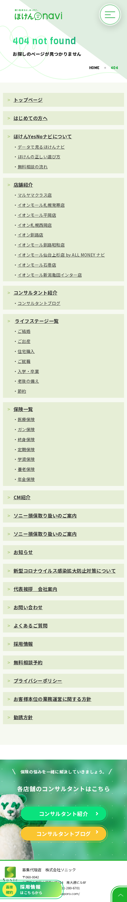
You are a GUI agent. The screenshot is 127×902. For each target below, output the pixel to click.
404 (114, 67)
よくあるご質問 (31, 625)
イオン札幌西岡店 (35, 225)
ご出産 (24, 341)
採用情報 (23, 643)
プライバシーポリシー (38, 680)
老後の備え (28, 381)
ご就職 (24, 361)
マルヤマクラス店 (35, 195)
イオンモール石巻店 (37, 265)
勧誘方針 (23, 717)
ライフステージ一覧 (37, 320)
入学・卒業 (28, 371)
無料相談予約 (28, 662)
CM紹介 (22, 497)
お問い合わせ (28, 607)
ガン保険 (26, 429)
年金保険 (26, 479)
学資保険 (26, 459)
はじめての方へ (31, 117)
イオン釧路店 (30, 235)
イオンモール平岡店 (37, 215)
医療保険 (26, 419)
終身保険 (26, 439)
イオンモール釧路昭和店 (41, 245)
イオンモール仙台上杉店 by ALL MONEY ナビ (61, 255)
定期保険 (26, 449)
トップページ (28, 99)
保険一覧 (23, 409)
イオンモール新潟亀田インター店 (50, 275)
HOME (94, 67)
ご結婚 (24, 331)
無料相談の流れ (33, 167)
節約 (22, 391)
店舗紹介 (23, 184)
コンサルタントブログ (39, 303)
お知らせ (23, 552)
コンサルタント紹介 (36, 292)
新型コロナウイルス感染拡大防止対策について (65, 570)
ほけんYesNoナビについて (43, 136)
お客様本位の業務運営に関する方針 (53, 698)
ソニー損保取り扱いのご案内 (45, 515)
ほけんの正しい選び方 (39, 157)
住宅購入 (26, 351)
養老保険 (26, 469)
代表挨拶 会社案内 (36, 588)
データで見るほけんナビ (41, 147)
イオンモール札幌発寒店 (41, 205)
